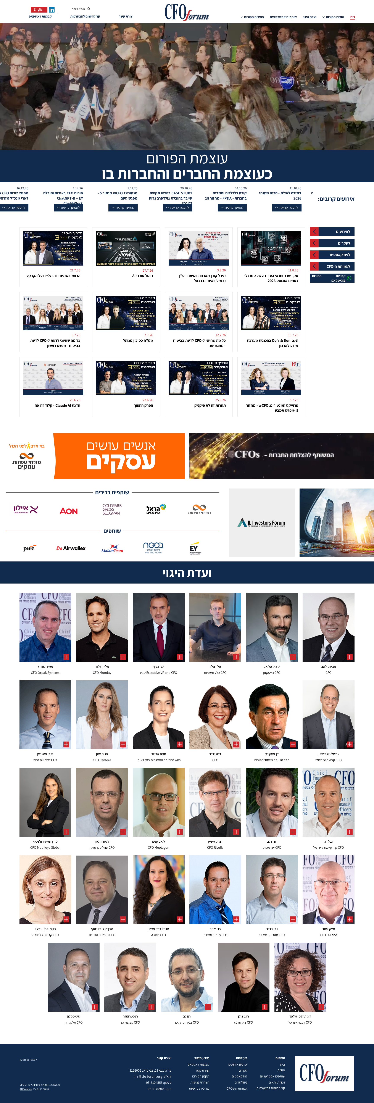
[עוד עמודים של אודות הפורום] (323, 17)
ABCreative (26, 1089)
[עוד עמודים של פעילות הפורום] (242, 17)
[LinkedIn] (52, 10)
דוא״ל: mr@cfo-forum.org (152, 1076)
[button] (274, 207)
